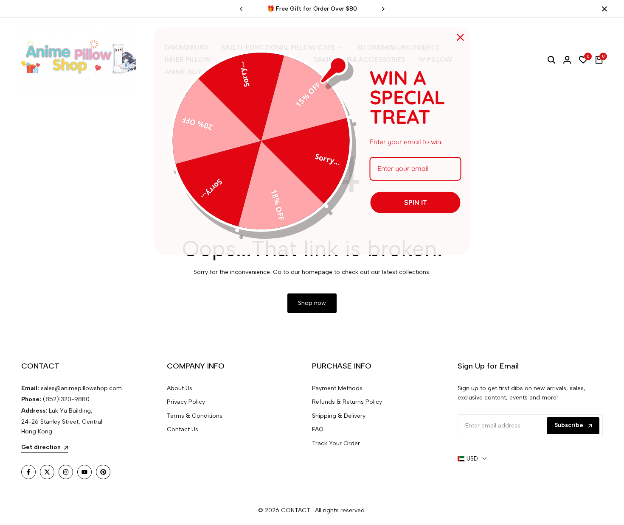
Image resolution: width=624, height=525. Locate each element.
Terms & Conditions (194, 415)
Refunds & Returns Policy (347, 401)
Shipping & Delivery (338, 415)
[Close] (603, 9)
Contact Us (182, 429)
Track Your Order (336, 443)
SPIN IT (415, 202)
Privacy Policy (186, 401)
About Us (179, 388)
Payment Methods (337, 388)
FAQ (317, 429)
